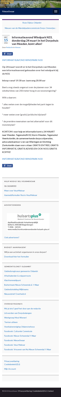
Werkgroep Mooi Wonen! (15, 317)
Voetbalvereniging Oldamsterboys (19, 326)
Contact (51, 391)
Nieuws (18, 47)
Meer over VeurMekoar (14, 190)
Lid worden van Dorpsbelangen (18, 313)
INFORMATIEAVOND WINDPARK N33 (22, 60)
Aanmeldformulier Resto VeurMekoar (20, 195)
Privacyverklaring (11, 361)
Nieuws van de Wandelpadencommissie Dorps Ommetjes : (30, 28)
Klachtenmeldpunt (12, 280)
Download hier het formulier (16, 256)
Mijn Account (10, 369)
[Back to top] (54, 390)
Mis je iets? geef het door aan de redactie (22, 308)
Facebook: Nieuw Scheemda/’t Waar (20, 336)
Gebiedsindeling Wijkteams (16, 289)
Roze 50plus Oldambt (31, 22)
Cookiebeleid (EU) (12, 364)
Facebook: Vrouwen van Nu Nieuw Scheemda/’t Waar (27, 349)
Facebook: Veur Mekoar (14, 345)
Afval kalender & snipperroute (17, 276)
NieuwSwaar (8, 11)
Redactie (9, 47)
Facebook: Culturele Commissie (18, 331)
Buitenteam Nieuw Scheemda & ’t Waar (21, 285)
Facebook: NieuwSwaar (14, 340)
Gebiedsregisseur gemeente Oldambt (21, 271)
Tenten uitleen (11, 322)
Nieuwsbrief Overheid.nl (15, 294)
